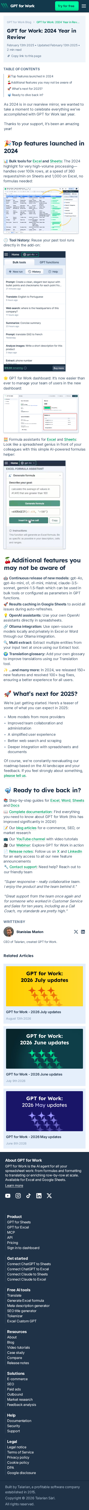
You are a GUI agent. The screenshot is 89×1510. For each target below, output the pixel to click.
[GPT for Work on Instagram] (18, 1198)
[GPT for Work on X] (49, 1198)
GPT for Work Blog (19, 22)
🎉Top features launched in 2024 (30, 76)
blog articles (26, 828)
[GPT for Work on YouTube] (7, 1198)
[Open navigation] (83, 6)
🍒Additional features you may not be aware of (39, 82)
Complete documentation (30, 812)
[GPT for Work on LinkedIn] (38, 1198)
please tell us (15, 775)
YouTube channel (30, 839)
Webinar (23, 845)
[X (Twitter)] (76, 931)
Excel (37, 161)
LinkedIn (75, 851)
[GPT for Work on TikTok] (28, 1198)
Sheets (56, 161)
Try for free (66, 6)
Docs (15, 805)
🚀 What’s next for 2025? (24, 88)
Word (65, 800)
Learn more (14, 1185)
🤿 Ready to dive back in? (25, 95)
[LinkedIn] (83, 931)
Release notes (21, 851)
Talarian (23, 1487)
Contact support (23, 867)
